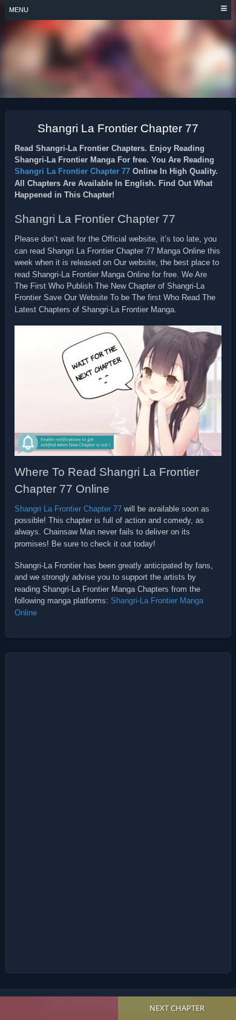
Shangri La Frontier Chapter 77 (72, 171)
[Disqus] (118, 813)
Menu (18, 9)
